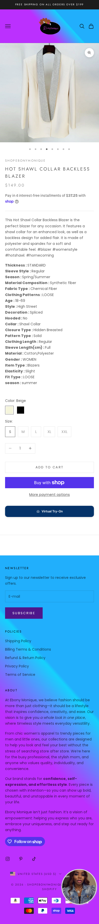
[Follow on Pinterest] (20, 858)
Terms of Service (20, 674)
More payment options (49, 494)
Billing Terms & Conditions (28, 649)
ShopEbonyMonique (25, 160)
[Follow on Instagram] (7, 858)
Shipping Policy (18, 640)
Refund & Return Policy (25, 657)
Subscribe (23, 613)
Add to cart (50, 467)
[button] (49, 511)
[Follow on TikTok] (34, 858)
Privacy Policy (17, 666)
